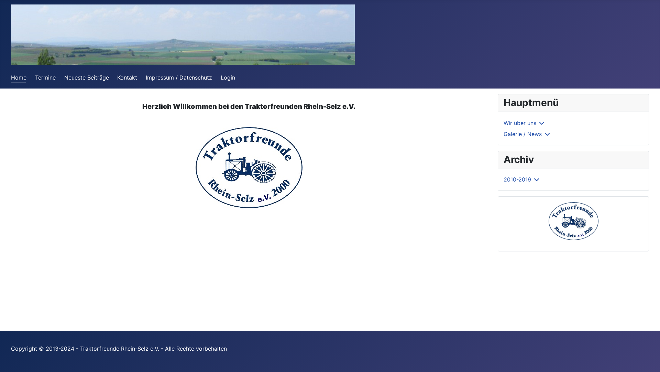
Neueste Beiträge (86, 77)
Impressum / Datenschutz (179, 77)
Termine (45, 77)
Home (18, 77)
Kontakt (127, 77)
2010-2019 (517, 179)
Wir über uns (520, 123)
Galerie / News (523, 134)
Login (228, 77)
